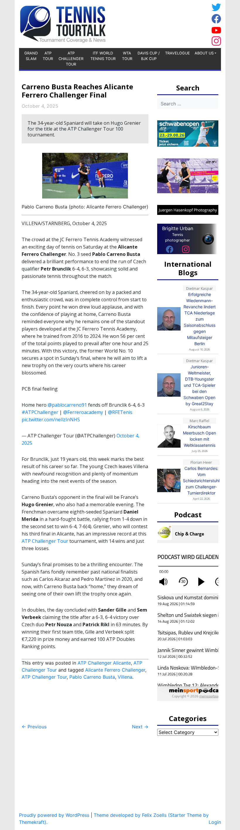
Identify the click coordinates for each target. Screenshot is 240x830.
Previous (34, 727)
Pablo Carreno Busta (92, 677)
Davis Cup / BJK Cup (149, 56)
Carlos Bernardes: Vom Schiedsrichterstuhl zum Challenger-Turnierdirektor (201, 480)
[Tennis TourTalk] (63, 23)
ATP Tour (48, 56)
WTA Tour (127, 56)
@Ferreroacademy (83, 412)
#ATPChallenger (40, 412)
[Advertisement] (162, 23)
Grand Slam (31, 56)
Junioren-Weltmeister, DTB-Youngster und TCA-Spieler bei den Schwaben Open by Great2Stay (199, 385)
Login (215, 822)
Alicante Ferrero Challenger (115, 670)
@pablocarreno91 (67, 405)
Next (140, 727)
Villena (125, 677)
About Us (204, 53)
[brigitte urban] (169, 249)
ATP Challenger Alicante (104, 663)
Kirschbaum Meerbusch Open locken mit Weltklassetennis (199, 436)
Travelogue (177, 53)
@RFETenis (120, 412)
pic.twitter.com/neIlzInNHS (51, 419)
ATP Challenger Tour (71, 58)
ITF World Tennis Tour (103, 56)
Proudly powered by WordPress (54, 815)
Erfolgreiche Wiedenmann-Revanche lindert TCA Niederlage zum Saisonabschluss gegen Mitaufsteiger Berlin (200, 319)
